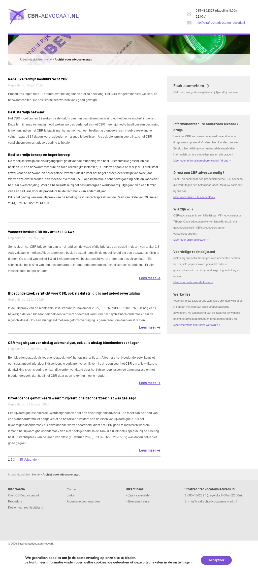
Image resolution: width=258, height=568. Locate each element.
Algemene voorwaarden (83, 501)
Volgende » (31, 459)
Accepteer (216, 560)
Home (48, 59)
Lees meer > (149, 278)
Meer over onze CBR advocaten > (194, 197)
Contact (72, 489)
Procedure (15, 501)
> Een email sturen (138, 501)
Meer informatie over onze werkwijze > (196, 324)
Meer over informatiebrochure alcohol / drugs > (202, 160)
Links (70, 495)
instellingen (182, 562)
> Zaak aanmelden (138, 495)
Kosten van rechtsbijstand (25, 507)
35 (21, 459)
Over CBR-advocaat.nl (23, 495)
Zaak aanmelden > (191, 86)
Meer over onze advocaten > (191, 239)
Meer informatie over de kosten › (193, 282)
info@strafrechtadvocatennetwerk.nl (220, 22)
